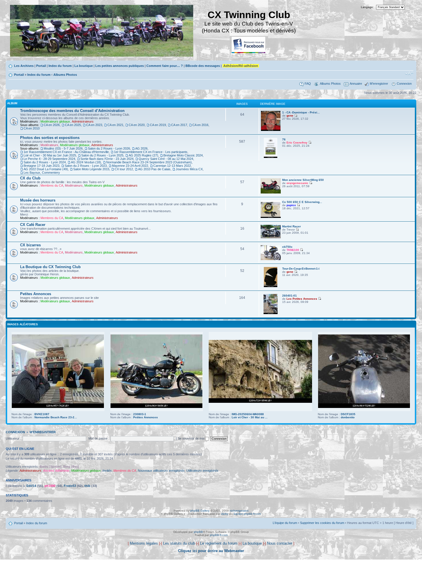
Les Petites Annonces (302, 298)
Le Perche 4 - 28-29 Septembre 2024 (49, 158)
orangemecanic (297, 183)
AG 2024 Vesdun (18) (86, 162)
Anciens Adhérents (56, 470)
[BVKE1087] (58, 407)
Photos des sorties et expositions (50, 138)
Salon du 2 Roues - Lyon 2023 (86, 165)
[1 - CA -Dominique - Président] (270, 129)
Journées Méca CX (189, 169)
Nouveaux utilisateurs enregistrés (161, 470)
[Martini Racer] (271, 237)
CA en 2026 (52, 125)
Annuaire (356, 83)
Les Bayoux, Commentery (42, 172)
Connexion (404, 83)
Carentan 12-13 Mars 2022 (172, 165)
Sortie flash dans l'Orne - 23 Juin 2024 (106, 158)
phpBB (198, 531)
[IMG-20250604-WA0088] (260, 401)
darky (224, 513)
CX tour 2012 (124, 169)
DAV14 (31, 485)
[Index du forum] (102, 31)
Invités (107, 470)
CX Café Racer (32, 224)
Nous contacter (279, 543)
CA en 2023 (94, 125)
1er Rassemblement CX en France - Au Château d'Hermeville (66, 152)
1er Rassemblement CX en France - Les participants (150, 152)
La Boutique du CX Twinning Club (50, 267)
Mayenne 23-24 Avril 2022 (130, 165)
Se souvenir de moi (191, 438)
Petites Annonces (35, 294)
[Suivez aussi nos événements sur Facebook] (249, 45)
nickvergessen (239, 510)
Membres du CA (51, 185)
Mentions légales (144, 543)
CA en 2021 (115, 125)
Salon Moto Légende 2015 (91, 169)
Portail (41, 65)
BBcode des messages (202, 65)
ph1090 (49, 485)
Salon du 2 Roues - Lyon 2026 (109, 148)
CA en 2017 (179, 125)
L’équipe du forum (285, 523)
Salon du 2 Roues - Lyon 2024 (45, 162)
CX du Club (30, 178)
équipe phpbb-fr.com (247, 513)
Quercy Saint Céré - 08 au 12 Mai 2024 (166, 158)
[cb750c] (271, 259)
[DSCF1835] (364, 407)
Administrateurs (83, 121)
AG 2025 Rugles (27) (143, 155)
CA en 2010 (32, 128)
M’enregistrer (379, 83)
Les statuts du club (179, 543)
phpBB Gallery (200, 510)
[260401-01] (271, 313)
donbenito (348, 417)
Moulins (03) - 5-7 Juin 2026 (63, 148)
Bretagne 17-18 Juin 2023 (41, 165)
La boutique (83, 65)
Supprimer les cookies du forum (322, 523)
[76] (270, 156)
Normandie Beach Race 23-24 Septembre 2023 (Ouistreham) (149, 162)
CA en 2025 (73, 125)
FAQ (308, 83)
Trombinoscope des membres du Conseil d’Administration (72, 111)
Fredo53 (70, 485)
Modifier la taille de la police (409, 73)
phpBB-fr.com (219, 535)
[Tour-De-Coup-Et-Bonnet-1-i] (270, 286)
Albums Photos (65, 74)
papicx (291, 205)
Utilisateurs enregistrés (202, 470)
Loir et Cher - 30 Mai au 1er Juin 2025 (50, 155)
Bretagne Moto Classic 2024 (183, 155)
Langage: (367, 7)
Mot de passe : (98, 438)
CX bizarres (30, 245)
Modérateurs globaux (55, 121)
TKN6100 (293, 249)
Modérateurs (49, 145)
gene (290, 115)
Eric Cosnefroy (297, 142)
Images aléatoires (22, 324)
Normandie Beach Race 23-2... (55, 417)
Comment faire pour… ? (164, 65)
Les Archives (24, 65)
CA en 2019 (158, 125)
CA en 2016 (200, 125)
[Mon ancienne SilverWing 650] (271, 192)
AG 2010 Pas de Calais (154, 169)
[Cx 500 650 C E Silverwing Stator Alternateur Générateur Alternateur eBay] (271, 216)
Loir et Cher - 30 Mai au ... (250, 417)
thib (87, 485)
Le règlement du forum (218, 543)
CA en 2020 (137, 125)
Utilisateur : (13, 438)
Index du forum (60, 65)
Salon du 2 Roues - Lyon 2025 (102, 155)
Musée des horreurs (37, 200)
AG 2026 (141, 148)
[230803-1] (156, 407)
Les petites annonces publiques (119, 65)
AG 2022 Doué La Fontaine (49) (46, 169)
